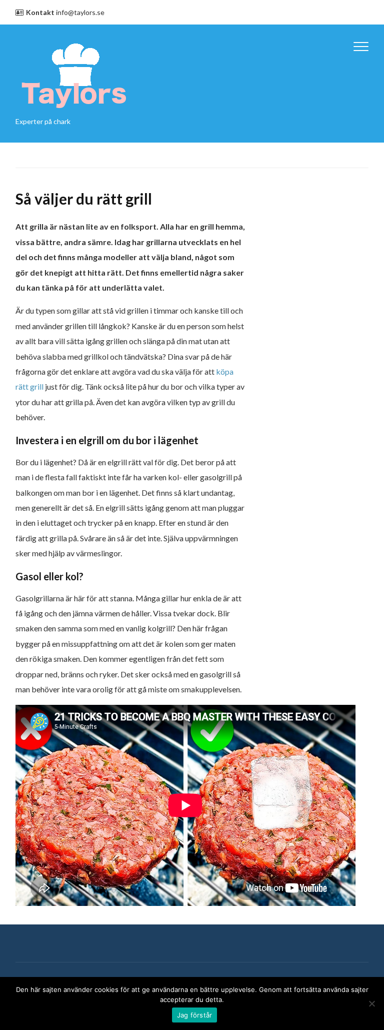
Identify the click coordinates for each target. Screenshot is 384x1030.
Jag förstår (194, 1015)
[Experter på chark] (74, 74)
